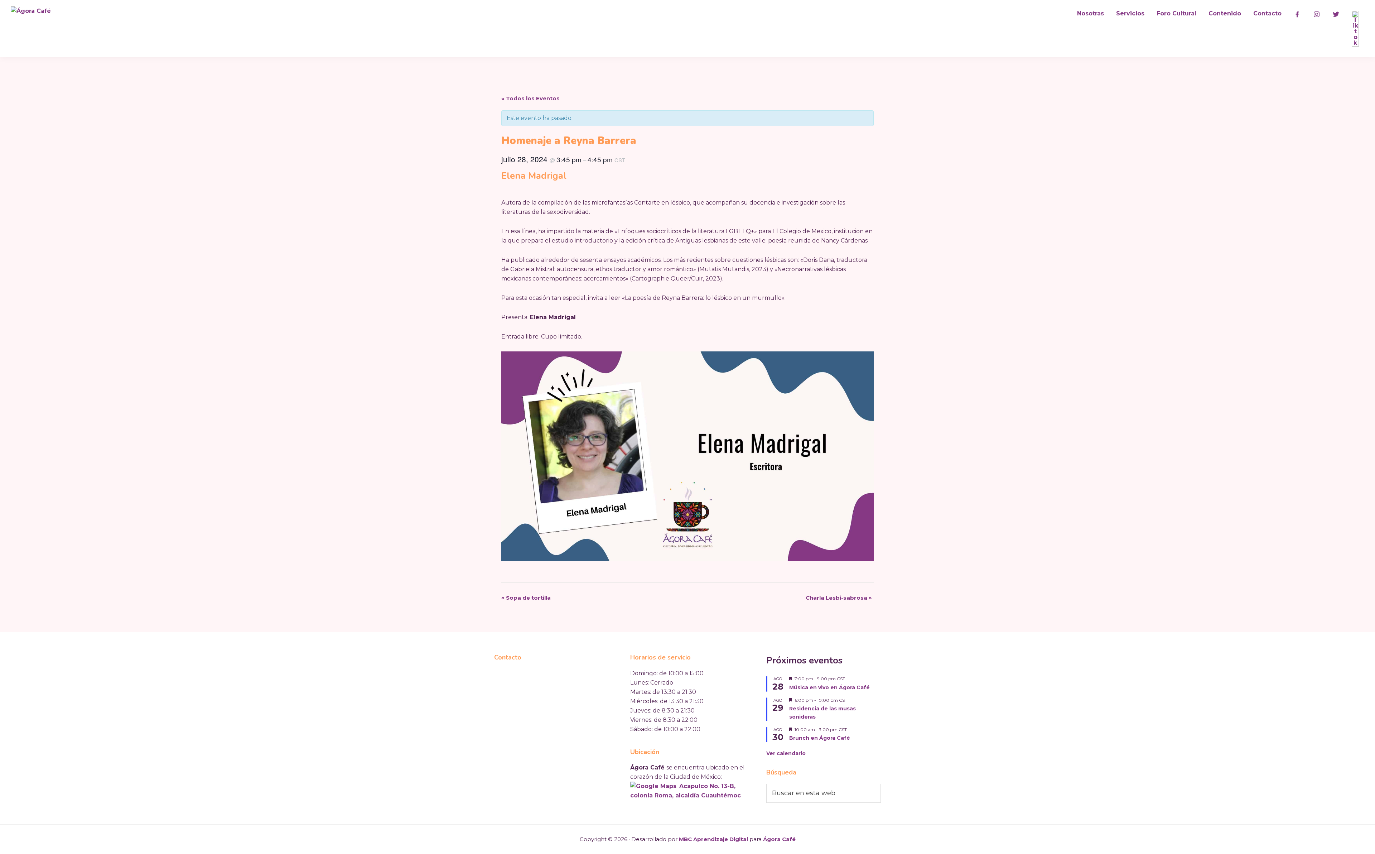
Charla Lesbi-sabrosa (839, 597)
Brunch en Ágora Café (819, 738)
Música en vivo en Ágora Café (829, 687)
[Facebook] (1297, 14)
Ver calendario (786, 753)
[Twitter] (1336, 14)
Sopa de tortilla (526, 597)
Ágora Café (779, 839)
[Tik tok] (1355, 28)
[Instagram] (1317, 14)
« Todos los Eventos (530, 98)
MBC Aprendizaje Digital (713, 839)
